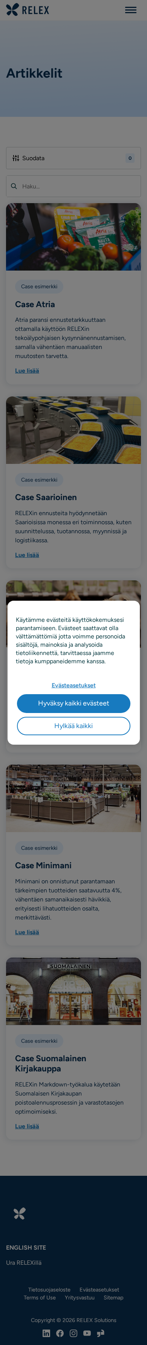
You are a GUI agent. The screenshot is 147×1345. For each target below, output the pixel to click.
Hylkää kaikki (73, 725)
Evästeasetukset (74, 685)
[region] (74, 672)
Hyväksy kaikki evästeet (73, 703)
